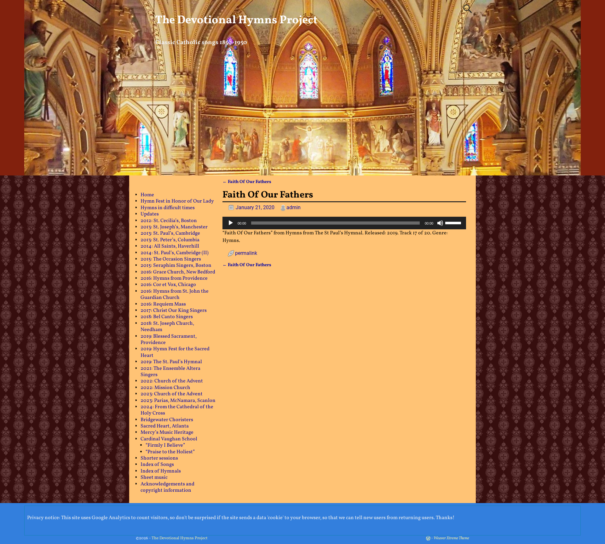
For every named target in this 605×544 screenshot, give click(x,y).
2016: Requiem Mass (163, 304)
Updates (150, 214)
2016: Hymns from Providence (174, 278)
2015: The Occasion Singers (171, 259)
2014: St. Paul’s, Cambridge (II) (175, 252)
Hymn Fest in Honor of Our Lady (177, 201)
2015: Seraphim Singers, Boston (176, 265)
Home (147, 195)
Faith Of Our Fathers (246, 182)
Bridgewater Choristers (167, 419)
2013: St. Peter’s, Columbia (170, 240)
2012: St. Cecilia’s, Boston (169, 220)
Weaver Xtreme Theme (451, 538)
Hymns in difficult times (168, 207)
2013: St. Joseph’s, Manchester (174, 227)
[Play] (231, 223)
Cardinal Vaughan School (169, 439)
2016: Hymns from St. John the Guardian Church (175, 294)
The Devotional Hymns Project (236, 20)
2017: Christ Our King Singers (174, 310)
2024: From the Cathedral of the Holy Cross (177, 410)
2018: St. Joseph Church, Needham (167, 326)
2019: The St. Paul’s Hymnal (171, 361)
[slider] (454, 222)
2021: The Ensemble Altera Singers (170, 371)
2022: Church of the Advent (172, 381)
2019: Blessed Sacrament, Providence (169, 339)
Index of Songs (157, 464)
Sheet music (154, 477)
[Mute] (440, 223)
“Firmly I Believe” (165, 445)
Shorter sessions (159, 458)
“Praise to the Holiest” (170, 452)
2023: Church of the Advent (172, 394)
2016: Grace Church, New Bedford (178, 272)
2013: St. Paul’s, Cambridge (170, 233)
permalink (246, 253)
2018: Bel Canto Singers (167, 316)
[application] (344, 223)
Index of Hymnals (161, 471)
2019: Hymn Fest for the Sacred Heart (175, 352)
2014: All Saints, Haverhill (170, 246)
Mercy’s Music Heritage (167, 432)
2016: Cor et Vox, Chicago (168, 284)
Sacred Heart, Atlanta (165, 426)
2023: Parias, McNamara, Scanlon (178, 400)
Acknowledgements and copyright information (167, 487)
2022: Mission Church (165, 387)
